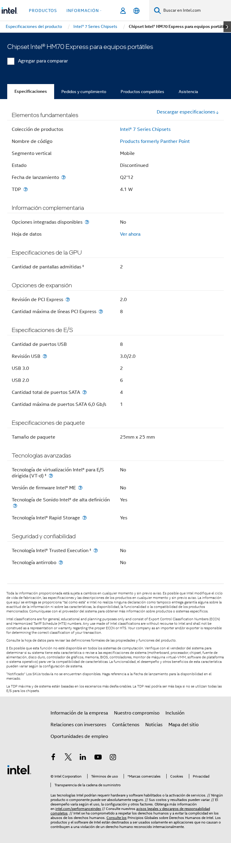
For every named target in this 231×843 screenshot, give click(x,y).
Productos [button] (43, 10)
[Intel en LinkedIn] (83, 758)
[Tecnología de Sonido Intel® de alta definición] (15, 505)
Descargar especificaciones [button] (186, 112)
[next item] (227, 26)
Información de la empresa (79, 713)
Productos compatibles (142, 91)
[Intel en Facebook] (53, 758)
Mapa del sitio (183, 725)
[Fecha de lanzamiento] (63, 177)
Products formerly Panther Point (155, 141)
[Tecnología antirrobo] (60, 562)
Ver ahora (130, 234)
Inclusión (174, 713)
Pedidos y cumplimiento (83, 91)
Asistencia (188, 91)
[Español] (136, 10)
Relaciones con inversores (78, 725)
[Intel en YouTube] (98, 758)
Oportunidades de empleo (79, 736)
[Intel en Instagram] (113, 758)
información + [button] (84, 10)
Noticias (153, 725)
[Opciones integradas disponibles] (87, 222)
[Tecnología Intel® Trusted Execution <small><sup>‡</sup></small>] (95, 550)
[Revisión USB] (45, 356)
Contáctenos (125, 725)
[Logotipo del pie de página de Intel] (19, 769)
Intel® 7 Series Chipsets (145, 129)
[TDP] (25, 189)
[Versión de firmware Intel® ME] (80, 487)
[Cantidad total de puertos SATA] (84, 392)
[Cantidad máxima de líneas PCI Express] (100, 311)
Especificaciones (30, 91)
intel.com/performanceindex (78, 808)
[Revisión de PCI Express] (67, 299)
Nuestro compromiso (136, 713)
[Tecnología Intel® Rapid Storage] (84, 517)
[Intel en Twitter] (68, 758)
